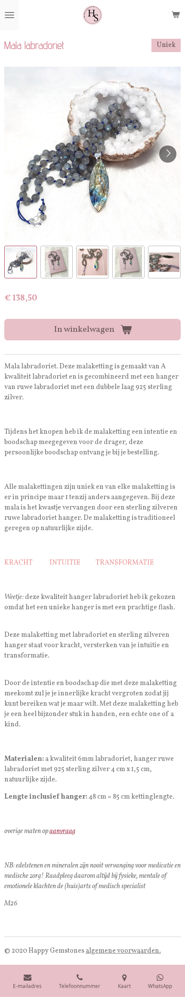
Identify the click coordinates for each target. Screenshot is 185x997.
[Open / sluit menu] (9, 15)
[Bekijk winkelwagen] (175, 15)
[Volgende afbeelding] (167, 154)
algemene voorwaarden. (123, 951)
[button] (20, 262)
